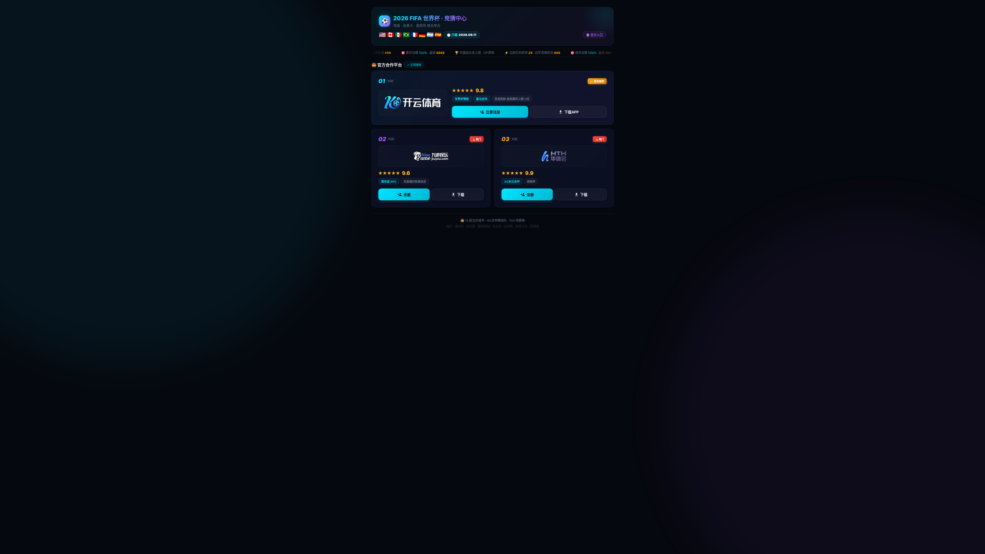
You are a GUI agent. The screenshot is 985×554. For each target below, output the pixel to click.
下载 (460, 194)
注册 (407, 194)
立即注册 (493, 112)
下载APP (571, 112)
